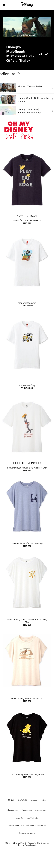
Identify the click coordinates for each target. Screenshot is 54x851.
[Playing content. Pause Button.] (7, 37)
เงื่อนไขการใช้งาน (41, 810)
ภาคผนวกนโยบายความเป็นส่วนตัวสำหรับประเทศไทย (27, 825)
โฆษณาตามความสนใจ (27, 833)
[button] (4, 5)
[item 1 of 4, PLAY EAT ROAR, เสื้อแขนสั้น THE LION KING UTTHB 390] (27, 179)
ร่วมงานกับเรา (27, 810)
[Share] (42, 54)
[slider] (27, 32)
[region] (27, 27)
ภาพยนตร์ (33, 800)
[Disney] (27, 4)
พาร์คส (43, 800)
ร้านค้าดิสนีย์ (22, 800)
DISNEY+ (11, 800)
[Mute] (14, 37)
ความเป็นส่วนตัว (32, 818)
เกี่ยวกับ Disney (13, 810)
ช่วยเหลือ (19, 818)
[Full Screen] (46, 37)
